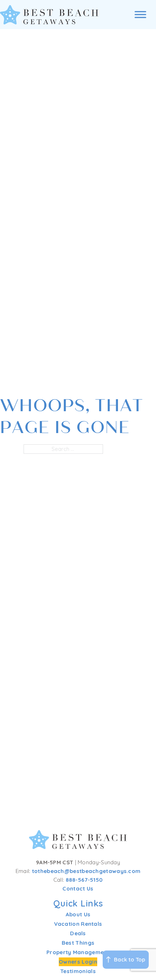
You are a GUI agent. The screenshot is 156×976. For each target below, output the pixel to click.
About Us (78, 914)
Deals (78, 933)
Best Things (78, 942)
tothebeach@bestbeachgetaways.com (86, 871)
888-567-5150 (84, 879)
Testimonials (78, 971)
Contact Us (77, 888)
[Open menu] (140, 15)
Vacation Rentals (78, 923)
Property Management (78, 952)
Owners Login (78, 961)
